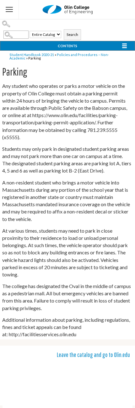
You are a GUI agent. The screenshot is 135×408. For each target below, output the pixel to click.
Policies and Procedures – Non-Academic (59, 56)
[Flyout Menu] (9, 9)
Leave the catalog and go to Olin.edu (93, 354)
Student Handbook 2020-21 (31, 55)
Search (72, 34)
